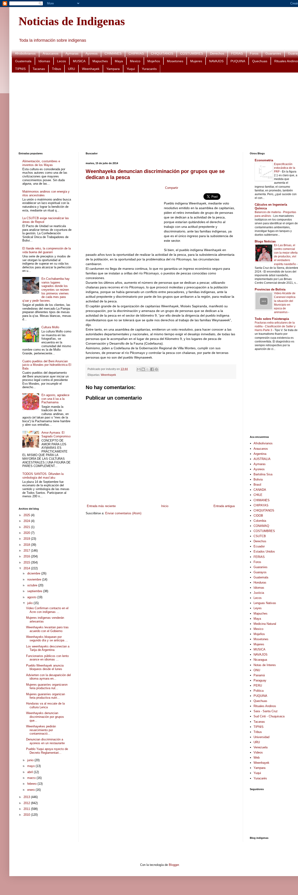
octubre (32, 585)
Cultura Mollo (50, 327)
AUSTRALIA (262, 459)
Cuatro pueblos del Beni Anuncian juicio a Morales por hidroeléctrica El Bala (46, 364)
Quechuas (259, 61)
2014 (27, 568)
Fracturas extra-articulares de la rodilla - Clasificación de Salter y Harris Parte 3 (275, 326)
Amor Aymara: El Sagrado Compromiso (56, 434)
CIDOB (258, 515)
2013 (27, 797)
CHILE (258, 495)
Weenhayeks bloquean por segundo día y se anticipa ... (47, 638)
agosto (32, 597)
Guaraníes (273, 53)
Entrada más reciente (101, 506)
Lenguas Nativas (265, 603)
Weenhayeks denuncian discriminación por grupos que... (45, 716)
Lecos (61, 61)
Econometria (264, 160)
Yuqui (131, 69)
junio (30, 760)
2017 (27, 550)
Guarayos (260, 572)
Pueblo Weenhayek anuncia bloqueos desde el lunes (45, 667)
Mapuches (100, 61)
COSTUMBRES (191, 53)
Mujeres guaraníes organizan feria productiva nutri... (45, 696)
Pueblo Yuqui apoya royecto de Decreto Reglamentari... (47, 750)
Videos (258, 752)
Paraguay (260, 680)
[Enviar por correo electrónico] (138, 369)
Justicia (259, 592)
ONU (257, 670)
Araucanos (50, 53)
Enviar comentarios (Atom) (123, 513)
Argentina (260, 454)
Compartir (171, 188)
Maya (119, 61)
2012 (27, 803)
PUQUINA (237, 61)
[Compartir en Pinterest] (156, 369)
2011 (27, 809)
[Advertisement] (158, 112)
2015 (27, 562)
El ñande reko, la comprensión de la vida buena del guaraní (46, 250)
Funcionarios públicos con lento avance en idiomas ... (47, 657)
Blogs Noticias (265, 241)
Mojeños (153, 61)
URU (71, 69)
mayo (31, 766)
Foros (254, 53)
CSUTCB (260, 536)
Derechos (217, 53)
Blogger (174, 865)
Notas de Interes (265, 665)
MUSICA (79, 61)
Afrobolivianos (25, 53)
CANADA (260, 489)
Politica (259, 690)
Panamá (259, 675)
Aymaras (71, 53)
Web (257, 757)
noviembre (34, 579)
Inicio (164, 506)
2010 (27, 814)
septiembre (35, 591)
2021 (27, 527)
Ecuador (259, 546)
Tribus (56, 69)
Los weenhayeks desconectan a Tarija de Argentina (47, 648)
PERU (258, 685)
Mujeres (196, 61)
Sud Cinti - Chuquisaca (269, 716)
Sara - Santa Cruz (266, 711)
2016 (27, 556)
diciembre (34, 573)
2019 (27, 538)
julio (30, 603)
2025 (27, 515)
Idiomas (44, 61)
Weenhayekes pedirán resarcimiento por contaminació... (41, 730)
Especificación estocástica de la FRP (284, 167)
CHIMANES (113, 53)
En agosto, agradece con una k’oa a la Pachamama (55, 398)
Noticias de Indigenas (72, 21)
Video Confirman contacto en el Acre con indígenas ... (47, 610)
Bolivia (258, 479)
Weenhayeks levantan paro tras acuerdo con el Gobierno (47, 629)
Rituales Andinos (265, 706)
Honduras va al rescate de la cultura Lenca (45, 705)
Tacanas (39, 69)
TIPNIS (20, 69)
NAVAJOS (216, 61)
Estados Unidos (264, 551)
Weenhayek (90, 69)
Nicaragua (260, 659)
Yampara (113, 69)
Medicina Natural (265, 623)
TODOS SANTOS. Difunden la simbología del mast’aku (43, 475)
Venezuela (261, 747)
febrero (32, 783)
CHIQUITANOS (162, 53)
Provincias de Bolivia (270, 289)
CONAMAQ (261, 526)
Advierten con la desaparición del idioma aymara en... (48, 677)
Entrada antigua (224, 506)
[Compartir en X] (147, 369)
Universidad (261, 737)
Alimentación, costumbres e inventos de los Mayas (41, 163)
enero (31, 789)
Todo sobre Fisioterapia (272, 319)
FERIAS (237, 53)
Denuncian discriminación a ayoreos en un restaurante (45, 741)
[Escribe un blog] (143, 369)
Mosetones (175, 61)
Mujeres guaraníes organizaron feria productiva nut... (47, 686)
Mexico (135, 61)
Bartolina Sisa (263, 474)
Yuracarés (149, 69)
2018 (27, 544)
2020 (27, 533)
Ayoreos (91, 53)
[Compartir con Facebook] (152, 369)
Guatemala (23, 61)
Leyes (258, 608)
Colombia (260, 520)
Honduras (260, 582)
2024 (27, 521)
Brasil (257, 484)
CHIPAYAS (136, 53)
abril (30, 772)
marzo (32, 778)
